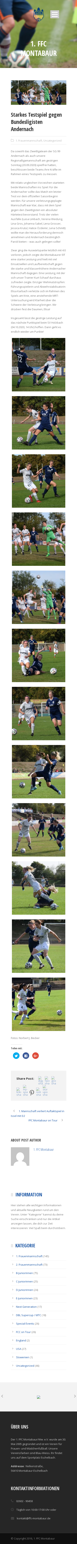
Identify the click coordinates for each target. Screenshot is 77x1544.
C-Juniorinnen (24, 1300)
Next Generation (26, 1325)
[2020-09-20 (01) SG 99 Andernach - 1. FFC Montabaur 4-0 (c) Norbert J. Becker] (38, 1004)
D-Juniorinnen (24, 1308)
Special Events (25, 1342)
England (21, 1359)
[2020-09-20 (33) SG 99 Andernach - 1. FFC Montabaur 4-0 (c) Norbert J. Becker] (38, 364)
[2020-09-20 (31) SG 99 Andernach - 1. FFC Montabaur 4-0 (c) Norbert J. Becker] (38, 423)
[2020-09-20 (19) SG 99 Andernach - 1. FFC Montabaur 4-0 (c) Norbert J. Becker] (38, 655)
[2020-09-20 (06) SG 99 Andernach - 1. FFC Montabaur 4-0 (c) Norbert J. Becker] (38, 888)
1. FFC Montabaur (58, 1151)
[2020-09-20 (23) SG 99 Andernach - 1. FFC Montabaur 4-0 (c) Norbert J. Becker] (38, 481)
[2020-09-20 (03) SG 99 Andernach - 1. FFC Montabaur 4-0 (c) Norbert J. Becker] (38, 946)
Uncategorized (52, 140)
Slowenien (22, 1376)
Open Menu (54, 14)
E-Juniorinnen (24, 1317)
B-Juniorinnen (24, 1291)
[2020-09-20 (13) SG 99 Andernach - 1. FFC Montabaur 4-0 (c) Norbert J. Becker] (38, 771)
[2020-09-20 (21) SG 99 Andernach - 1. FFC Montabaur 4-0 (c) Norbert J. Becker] (38, 92)
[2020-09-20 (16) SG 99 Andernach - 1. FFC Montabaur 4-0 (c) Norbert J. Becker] (38, 713)
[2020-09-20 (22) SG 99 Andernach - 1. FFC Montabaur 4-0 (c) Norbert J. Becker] (38, 539)
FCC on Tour (23, 1350)
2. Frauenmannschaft (29, 1283)
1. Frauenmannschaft (29, 140)
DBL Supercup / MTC (28, 1333)
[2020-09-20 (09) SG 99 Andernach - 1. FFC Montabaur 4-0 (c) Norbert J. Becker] (38, 830)
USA (18, 1367)
